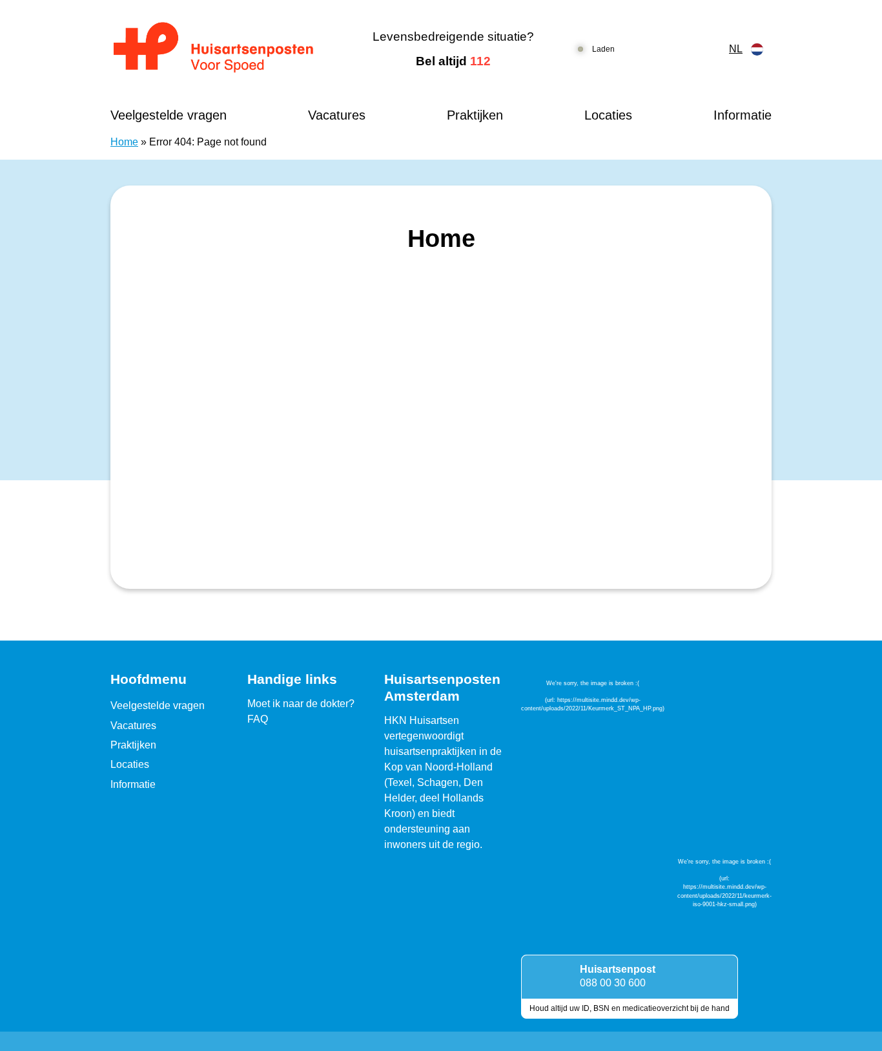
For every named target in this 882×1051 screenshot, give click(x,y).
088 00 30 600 (613, 982)
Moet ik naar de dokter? (300, 703)
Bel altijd (453, 61)
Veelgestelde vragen (168, 115)
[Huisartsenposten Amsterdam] (224, 49)
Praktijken (475, 115)
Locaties (608, 115)
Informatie (742, 115)
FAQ (257, 719)
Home (124, 141)
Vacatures (336, 115)
